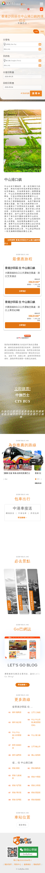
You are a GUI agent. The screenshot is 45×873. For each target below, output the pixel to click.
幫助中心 (17, 864)
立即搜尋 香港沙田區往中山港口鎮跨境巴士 (22, 241)
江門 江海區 (35, 712)
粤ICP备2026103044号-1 (22, 860)
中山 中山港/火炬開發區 (16, 735)
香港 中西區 (35, 777)
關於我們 (8, 864)
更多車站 (22, 825)
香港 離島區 (35, 768)
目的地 (6, 56)
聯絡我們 (37, 864)
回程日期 (7, 83)
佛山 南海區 (35, 755)
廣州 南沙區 (16, 722)
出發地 (6, 39)
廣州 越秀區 (16, 755)
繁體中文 (33, 9)
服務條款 (27, 864)
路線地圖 (26, 93)
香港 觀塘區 (35, 800)
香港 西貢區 (35, 793)
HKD (21, 9)
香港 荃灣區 (16, 800)
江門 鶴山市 (35, 747)
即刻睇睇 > (22, 518)
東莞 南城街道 (16, 746)
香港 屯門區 (16, 785)
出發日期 (7, 72)
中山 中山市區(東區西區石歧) (36, 722)
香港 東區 (16, 768)
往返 (36, 31)
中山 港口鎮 (35, 735)
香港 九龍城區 (16, 777)
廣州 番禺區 (16, 712)
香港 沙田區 (35, 785)
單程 (42, 31)
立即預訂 (22, 291)
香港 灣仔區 (16, 793)
